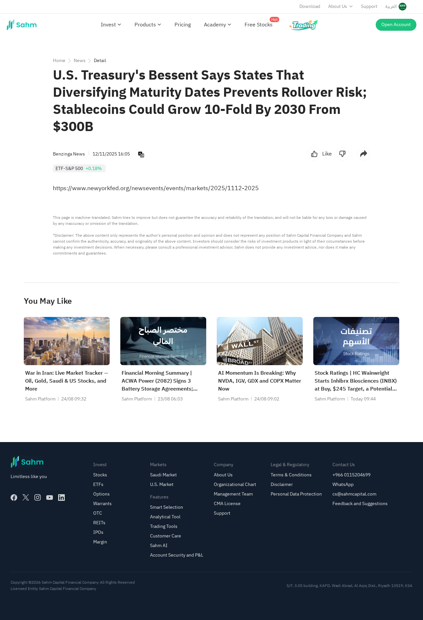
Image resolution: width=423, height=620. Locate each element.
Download (309, 6)
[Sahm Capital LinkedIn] (61, 497)
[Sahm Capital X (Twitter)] (25, 497)
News (80, 60)
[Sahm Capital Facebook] (14, 497)
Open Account (396, 24)
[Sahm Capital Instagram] (37, 497)
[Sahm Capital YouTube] (49, 497)
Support (369, 6)
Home (59, 60)
